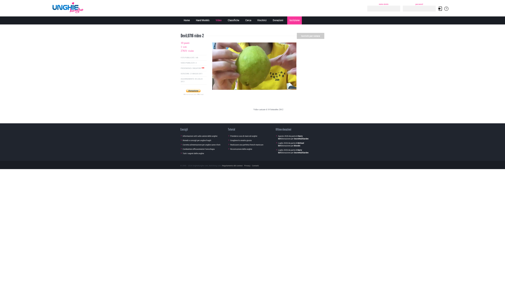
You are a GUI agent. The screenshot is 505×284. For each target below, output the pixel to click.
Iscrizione (294, 20)
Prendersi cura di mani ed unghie (243, 136)
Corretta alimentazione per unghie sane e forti (201, 144)
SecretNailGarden (301, 138)
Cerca (248, 20)
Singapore (197, 68)
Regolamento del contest (232, 165)
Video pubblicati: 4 (188, 63)
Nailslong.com (215, 165)
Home (187, 20)
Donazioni (278, 20)
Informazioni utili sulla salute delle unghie (200, 136)
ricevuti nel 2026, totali (193, 94)
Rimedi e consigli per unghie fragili (197, 140)
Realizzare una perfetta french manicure (246, 144)
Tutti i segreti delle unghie (193, 153)
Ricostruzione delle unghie (241, 149)
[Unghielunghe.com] (68, 7)
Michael (300, 143)
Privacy (247, 165)
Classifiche (233, 20)
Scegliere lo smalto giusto (241, 140)
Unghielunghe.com (200, 165)
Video (219, 20)
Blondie (297, 145)
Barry (300, 136)
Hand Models (202, 20)
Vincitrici (262, 20)
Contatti (255, 165)
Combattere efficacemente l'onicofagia (199, 149)
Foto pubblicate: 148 (189, 58)
